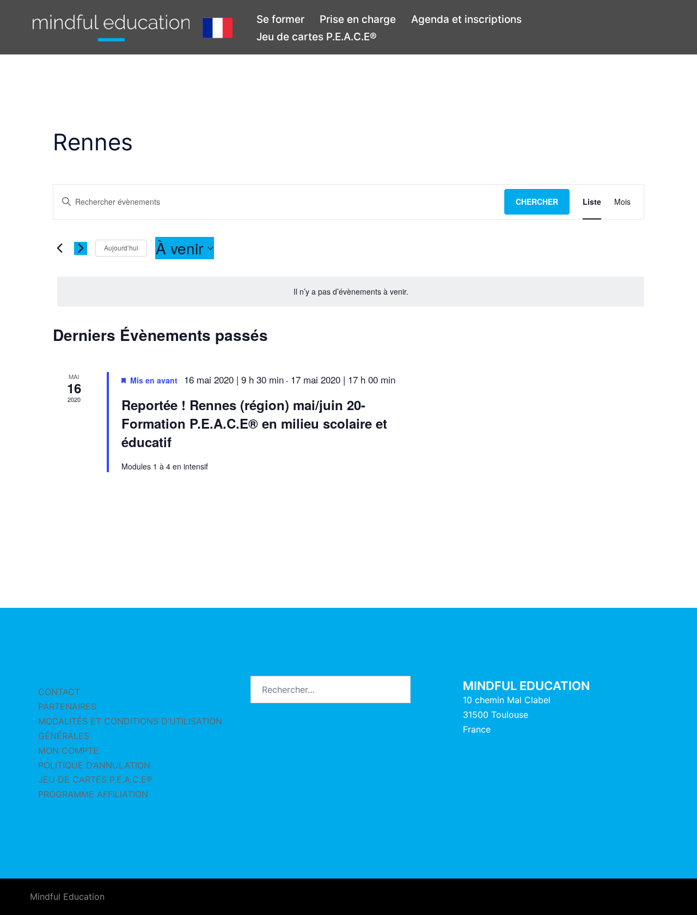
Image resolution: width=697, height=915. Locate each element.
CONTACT (59, 691)
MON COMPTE (68, 750)
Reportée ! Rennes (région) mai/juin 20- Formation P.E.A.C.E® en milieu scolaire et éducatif (254, 423)
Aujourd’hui (121, 247)
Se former (280, 19)
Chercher (537, 201)
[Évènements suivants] (80, 248)
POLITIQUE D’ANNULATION (94, 765)
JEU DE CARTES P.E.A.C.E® (95, 779)
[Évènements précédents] (59, 248)
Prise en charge (358, 19)
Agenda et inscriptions (466, 19)
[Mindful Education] (133, 27)
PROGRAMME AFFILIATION (93, 794)
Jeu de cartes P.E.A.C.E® (316, 36)
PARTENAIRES (67, 706)
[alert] (350, 292)
